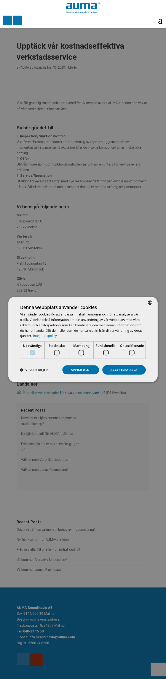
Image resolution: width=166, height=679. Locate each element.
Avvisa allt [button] (81, 370)
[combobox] (150, 302)
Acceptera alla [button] (124, 370)
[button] (34, 369)
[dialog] (83, 339)
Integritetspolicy (45, 336)
